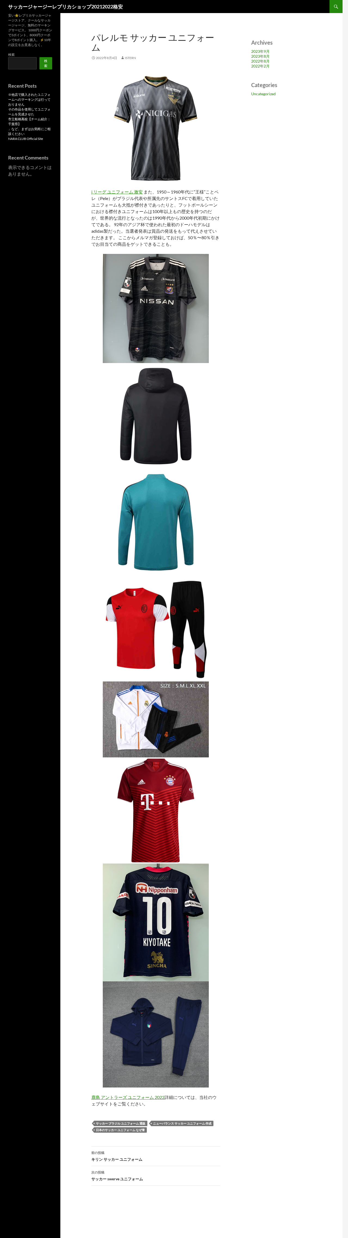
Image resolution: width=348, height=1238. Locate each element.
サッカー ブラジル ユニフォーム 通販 (120, 1123)
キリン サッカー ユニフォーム (116, 1156)
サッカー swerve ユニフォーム (117, 1175)
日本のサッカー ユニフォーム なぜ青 (120, 1130)
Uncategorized (263, 93)
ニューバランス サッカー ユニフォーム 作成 (182, 1123)
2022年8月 (260, 61)
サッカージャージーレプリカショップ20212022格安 (65, 7)
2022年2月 (260, 66)
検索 (11, 55)
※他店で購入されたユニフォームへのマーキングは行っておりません (29, 99)
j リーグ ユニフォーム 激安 (117, 191)
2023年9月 (260, 51)
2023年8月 (260, 56)
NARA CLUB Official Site (25, 139)
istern (130, 58)
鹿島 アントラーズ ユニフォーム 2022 (127, 1097)
